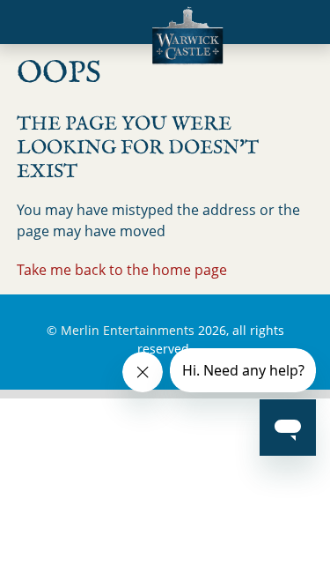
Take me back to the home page (122, 269)
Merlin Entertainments (127, 330)
